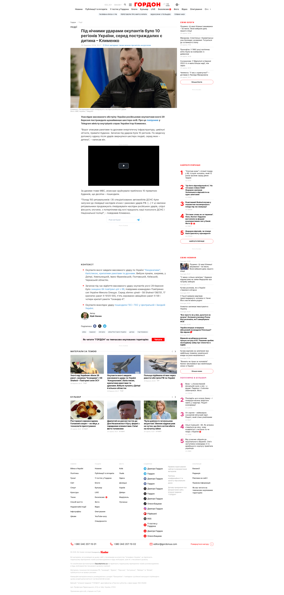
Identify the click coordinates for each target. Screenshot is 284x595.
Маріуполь (124, 497)
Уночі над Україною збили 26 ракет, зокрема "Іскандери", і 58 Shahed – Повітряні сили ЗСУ (86, 378)
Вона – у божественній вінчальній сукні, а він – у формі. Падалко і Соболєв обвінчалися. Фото (196, 387)
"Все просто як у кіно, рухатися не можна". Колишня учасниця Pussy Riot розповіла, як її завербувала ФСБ (195, 318)
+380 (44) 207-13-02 (125, 544)
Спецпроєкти (101, 521)
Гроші (73, 478)
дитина (131, 332)
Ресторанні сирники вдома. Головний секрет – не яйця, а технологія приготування (84, 423)
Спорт (73, 487)
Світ (158, 380)
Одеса (122, 478)
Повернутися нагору (200, 544)
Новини (79, 9)
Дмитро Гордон (155, 468)
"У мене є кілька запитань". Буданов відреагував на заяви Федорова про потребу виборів (196, 279)
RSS (149, 519)
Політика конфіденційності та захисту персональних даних (176, 479)
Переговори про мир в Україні (134, 14)
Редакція (196, 473)
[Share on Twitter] (99, 326)
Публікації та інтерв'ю (96, 9)
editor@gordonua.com (165, 544)
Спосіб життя (76, 502)
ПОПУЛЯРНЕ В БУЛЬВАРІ (193, 378)
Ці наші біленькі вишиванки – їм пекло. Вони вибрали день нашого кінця (196, 28)
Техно (73, 497)
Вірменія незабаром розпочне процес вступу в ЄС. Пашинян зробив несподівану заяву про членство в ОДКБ (197, 341)
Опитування (196, 9)
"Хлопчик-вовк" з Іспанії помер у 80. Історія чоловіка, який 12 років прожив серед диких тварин (199, 174)
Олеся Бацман (154, 504)
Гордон (73, 22)
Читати (158, 339)
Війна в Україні (76, 468)
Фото (176, 9)
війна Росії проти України (117, 332)
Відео (184, 9)
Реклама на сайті (199, 478)
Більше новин (197, 371)
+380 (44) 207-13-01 (85, 544)
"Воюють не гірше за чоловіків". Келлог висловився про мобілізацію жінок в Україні (196, 363)
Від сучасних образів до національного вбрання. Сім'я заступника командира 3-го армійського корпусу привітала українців (199, 443)
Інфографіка (75, 511)
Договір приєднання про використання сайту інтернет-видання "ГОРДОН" (177, 490)
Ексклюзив (163, 9)
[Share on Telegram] (104, 326)
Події (80, 22)
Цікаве (73, 516)
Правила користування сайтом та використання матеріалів (177, 469)
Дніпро (122, 492)
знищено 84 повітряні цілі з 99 (107, 289)
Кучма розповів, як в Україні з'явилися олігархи (192, 289)
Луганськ (123, 502)
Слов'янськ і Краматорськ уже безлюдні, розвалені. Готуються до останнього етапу (196, 40)
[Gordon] (147, 5)
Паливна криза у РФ (108, 14)
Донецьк (123, 483)
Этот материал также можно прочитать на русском (128, 45)
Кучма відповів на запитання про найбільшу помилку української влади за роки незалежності (194, 353)
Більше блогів (197, 82)
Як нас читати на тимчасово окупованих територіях (202, 490)
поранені (92, 332)
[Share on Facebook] (94, 326)
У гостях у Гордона (119, 9)
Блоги (134, 9)
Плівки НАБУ (179, 14)
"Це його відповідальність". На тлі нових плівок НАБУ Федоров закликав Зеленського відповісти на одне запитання (198, 190)
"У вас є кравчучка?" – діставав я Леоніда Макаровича (194, 73)
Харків (122, 487)
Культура (74, 492)
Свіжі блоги (187, 22)
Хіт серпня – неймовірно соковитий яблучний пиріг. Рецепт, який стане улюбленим (199, 415)
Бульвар (144, 9)
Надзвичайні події (78, 507)
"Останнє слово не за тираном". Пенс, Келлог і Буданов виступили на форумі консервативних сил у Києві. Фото (199, 218)
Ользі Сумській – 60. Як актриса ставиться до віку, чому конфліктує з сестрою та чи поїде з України (199, 428)
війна (84, 332)
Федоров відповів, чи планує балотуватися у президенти (198, 232)
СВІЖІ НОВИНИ (188, 257)
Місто (121, 464)
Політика (74, 473)
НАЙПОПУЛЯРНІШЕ (190, 165)
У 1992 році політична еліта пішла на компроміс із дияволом (195, 51)
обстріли (102, 332)
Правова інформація (201, 483)
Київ (121, 468)
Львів (121, 473)
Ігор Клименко (143, 332)
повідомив (152, 120)
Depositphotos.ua (101, 564)
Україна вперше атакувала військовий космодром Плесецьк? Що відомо (195, 330)
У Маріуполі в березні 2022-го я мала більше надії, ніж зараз (195, 63)
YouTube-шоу (101, 516)
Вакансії (196, 468)
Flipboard (152, 514)
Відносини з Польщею (161, 14)
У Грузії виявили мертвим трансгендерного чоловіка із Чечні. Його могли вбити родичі (195, 298)
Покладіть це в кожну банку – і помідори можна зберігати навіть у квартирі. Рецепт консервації (199, 401)
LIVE (153, 9)
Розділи (98, 464)
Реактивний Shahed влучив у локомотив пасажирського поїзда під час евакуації (198, 204)
